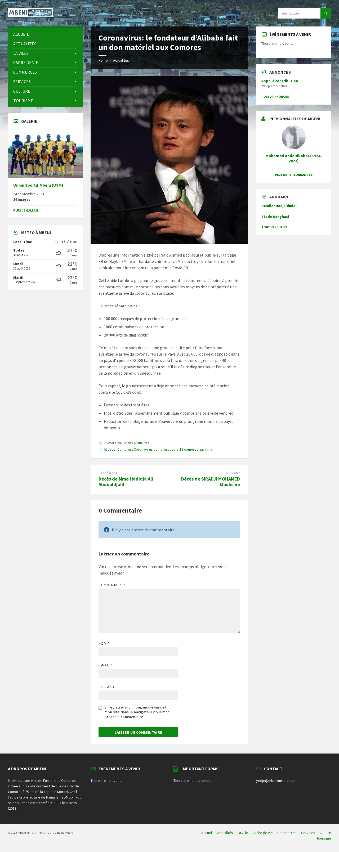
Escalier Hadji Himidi (279, 205)
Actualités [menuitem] (225, 832)
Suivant (233, 473)
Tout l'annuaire (274, 227)
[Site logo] (30, 15)
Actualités (121, 60)
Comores (124, 449)
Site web (106, 686)
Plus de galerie (26, 210)
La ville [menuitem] (243, 832)
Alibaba (109, 449)
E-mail (105, 665)
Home (103, 60)
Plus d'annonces (275, 96)
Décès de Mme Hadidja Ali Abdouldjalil (126, 481)
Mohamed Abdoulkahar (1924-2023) (293, 158)
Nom (104, 643)
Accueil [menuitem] (207, 832)
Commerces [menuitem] (287, 832)
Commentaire (112, 584)
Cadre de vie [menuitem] (263, 832)
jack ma (206, 449)
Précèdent (108, 473)
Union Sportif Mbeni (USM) (38, 185)
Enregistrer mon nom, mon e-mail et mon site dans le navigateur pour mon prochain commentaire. (137, 712)
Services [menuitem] (308, 832)
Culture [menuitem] (325, 832)
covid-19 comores (184, 449)
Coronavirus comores (151, 449)
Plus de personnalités (294, 175)
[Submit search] (325, 13)
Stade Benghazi (275, 216)
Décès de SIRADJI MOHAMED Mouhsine (210, 481)
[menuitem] (45, 34)
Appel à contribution (279, 80)
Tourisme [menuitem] (323, 838)
